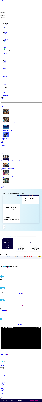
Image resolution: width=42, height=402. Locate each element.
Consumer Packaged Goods (4, 374)
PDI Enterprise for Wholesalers (3, 354)
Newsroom (2, 396)
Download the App (20, 324)
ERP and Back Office (5, 76)
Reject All (32, 400)
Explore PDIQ (5, 221)
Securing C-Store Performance (5, 138)
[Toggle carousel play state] (29, 224)
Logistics (4, 79)
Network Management (5, 84)
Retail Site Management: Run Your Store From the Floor (8, 122)
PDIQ (2, 16)
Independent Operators (14, 236)
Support (2, 10)
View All (5, 26)
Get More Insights (4, 310)
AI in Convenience (3, 387)
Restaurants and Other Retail (33, 236)
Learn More (20, 293)
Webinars (2, 106)
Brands (23, 236)
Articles (2, 98)
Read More (2, 131)
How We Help (2, 7)
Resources (3, 97)
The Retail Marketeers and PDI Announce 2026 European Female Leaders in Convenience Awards (13, 160)
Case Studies (2, 101)
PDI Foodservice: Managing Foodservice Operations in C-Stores (9, 114)
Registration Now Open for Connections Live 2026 (7, 168)
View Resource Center (3, 107)
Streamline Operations (6, 39)
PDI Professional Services (5, 95)
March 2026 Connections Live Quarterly (6, 130)
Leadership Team (3, 145)
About (2, 8)
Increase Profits (5, 24)
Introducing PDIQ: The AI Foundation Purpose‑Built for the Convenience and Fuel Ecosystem (13, 176)
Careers (2, 153)
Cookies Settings (27, 400)
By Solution (4, 62)
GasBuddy (4, 92)
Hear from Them (5, 267)
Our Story (2, 142)
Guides (2, 103)
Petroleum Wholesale (3, 373)
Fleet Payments (4, 68)
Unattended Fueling (5, 81)
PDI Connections (3, 9)
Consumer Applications (5, 71)
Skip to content (1, 0)
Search (2, 187)
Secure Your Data (5, 25)
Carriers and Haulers (27, 236)
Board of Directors (3, 395)
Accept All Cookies (36, 400)
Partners (2, 148)
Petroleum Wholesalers (19, 236)
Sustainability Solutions (5, 73)
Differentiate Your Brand (6, 53)
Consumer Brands (3, 375)
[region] (21, 400)
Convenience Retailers (8, 236)
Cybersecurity (2, 384)
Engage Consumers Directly (6, 46)
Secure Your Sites (5, 60)
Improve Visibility (5, 32)
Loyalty (3, 65)
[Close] (41, 400)
